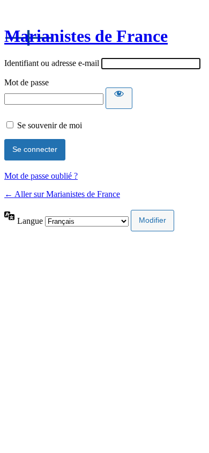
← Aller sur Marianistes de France (62, 194)
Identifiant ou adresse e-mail (51, 63)
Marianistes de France (86, 36)
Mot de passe (26, 82)
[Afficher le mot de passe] (119, 98)
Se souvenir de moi (49, 125)
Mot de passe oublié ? (41, 175)
